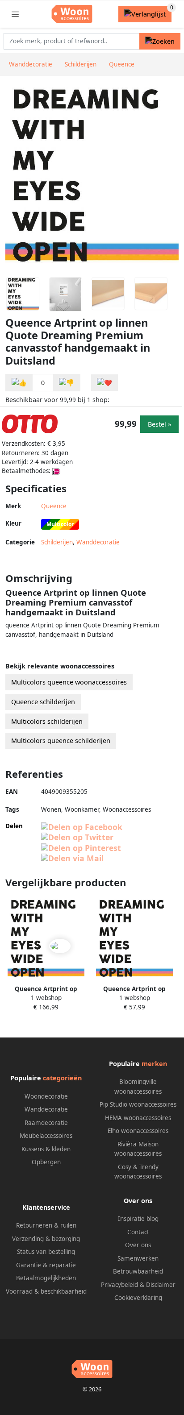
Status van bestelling (46, 1252)
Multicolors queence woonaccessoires (69, 682)
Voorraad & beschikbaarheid (46, 1291)
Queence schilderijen (43, 701)
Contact (138, 1232)
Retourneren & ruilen (46, 1225)
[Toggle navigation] (15, 14)
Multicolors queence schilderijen (60, 740)
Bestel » (159, 424)
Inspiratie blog (138, 1219)
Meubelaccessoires (46, 1136)
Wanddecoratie (98, 542)
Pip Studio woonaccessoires (138, 1104)
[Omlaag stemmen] (66, 382)
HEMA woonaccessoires (138, 1118)
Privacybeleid (119, 1285)
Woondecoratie (46, 1096)
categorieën (62, 1078)
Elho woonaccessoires (138, 1131)
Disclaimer (161, 1285)
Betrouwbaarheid (138, 1271)
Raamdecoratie (46, 1123)
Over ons (138, 1245)
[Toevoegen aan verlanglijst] (104, 382)
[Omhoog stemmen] (19, 382)
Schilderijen (57, 542)
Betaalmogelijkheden (46, 1278)
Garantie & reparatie (46, 1265)
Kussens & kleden (46, 1149)
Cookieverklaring (138, 1298)
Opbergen (46, 1162)
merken (154, 1063)
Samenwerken (138, 1258)
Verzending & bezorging (46, 1239)
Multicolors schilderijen (47, 721)
